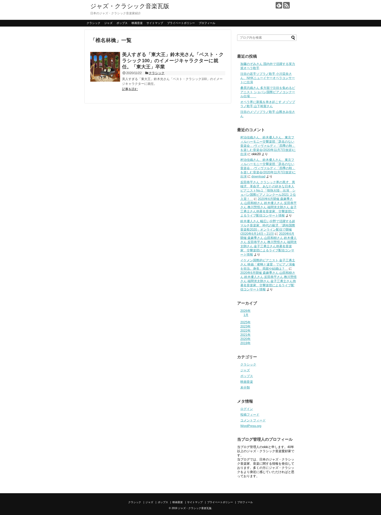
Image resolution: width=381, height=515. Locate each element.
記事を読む (130, 89)
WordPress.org (250, 426)
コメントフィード (253, 420)
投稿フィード (249, 414)
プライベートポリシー (181, 23)
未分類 (245, 387)
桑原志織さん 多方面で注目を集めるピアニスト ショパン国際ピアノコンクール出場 (267, 92)
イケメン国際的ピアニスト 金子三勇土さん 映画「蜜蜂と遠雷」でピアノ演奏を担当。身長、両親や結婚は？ (267, 264)
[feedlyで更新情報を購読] (279, 5)
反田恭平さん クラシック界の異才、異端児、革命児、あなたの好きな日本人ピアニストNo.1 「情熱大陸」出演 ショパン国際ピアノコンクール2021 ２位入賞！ (268, 191)
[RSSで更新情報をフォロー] (286, 5)
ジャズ (108, 23)
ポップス (122, 23)
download (258, 176)
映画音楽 (137, 23)
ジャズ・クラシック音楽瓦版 (129, 6)
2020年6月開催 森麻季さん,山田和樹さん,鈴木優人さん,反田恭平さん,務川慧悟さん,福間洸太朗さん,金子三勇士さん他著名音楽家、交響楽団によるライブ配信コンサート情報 (268, 207)
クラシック (93, 23)
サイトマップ (154, 23)
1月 (245, 315)
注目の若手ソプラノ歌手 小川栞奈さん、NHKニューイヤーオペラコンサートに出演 (267, 78)
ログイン (246, 409)
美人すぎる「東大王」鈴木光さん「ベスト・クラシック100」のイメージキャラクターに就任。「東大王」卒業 (173, 60)
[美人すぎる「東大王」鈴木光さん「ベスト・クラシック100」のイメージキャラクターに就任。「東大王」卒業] (105, 67)
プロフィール (207, 23)
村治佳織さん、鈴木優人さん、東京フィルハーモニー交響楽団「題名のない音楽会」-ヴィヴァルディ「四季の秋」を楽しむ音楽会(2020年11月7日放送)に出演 (268, 146)
